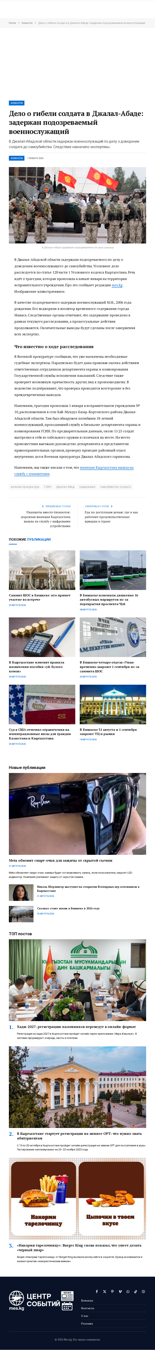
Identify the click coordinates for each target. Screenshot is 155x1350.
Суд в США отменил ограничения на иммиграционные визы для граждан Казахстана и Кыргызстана (40, 734)
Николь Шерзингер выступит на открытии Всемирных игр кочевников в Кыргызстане (88, 889)
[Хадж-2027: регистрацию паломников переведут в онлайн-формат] (77, 980)
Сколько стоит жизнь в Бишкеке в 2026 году (68, 908)
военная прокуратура (25, 486)
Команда (87, 1300)
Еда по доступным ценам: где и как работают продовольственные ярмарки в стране (111, 516)
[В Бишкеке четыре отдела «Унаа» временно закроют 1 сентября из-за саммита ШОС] (113, 637)
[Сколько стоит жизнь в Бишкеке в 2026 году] (21, 914)
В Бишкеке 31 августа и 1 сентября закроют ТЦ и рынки (108, 732)
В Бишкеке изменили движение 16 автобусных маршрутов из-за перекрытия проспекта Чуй (109, 599)
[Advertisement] (77, 64)
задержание (87, 486)
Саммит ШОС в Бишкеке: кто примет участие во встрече (39, 597)
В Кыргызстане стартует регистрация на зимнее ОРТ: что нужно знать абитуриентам (79, 1135)
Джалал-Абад (65, 486)
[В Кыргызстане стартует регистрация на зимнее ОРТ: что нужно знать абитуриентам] (77, 1087)
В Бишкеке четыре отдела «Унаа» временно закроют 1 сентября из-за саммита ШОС (109, 666)
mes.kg (117, 285)
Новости (17, 103)
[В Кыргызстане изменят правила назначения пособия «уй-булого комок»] (42, 637)
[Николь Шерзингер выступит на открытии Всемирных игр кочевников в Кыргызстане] (21, 892)
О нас (84, 1316)
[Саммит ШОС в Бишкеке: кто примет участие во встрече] (42, 570)
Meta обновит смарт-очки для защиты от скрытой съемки (60, 860)
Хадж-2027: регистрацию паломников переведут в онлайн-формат (76, 1026)
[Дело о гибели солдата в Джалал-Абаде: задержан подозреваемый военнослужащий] (77, 205)
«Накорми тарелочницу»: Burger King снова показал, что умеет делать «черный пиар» (79, 1247)
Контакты (87, 1308)
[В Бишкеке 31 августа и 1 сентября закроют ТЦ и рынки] (113, 704)
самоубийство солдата (115, 486)
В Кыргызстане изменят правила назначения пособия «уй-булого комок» (36, 666)
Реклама (87, 1323)
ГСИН (47, 486)
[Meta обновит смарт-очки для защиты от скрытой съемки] (77, 814)
